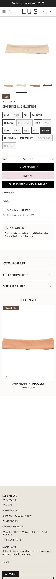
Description (8, 192)
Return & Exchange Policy (15, 275)
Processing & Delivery (13, 286)
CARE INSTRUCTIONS (12, 526)
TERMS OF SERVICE (11, 540)
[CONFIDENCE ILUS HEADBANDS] (28, 343)
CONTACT (7, 505)
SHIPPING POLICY (11, 510)
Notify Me (27, 175)
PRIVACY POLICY (10, 521)
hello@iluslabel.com (23, 236)
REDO (27, 210)
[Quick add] (6, 377)
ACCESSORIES (8, 101)
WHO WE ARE (9, 499)
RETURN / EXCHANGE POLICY (16, 516)
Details (5, 201)
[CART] (51, 11)
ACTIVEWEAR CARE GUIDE (13, 263)
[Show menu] (4, 11)
